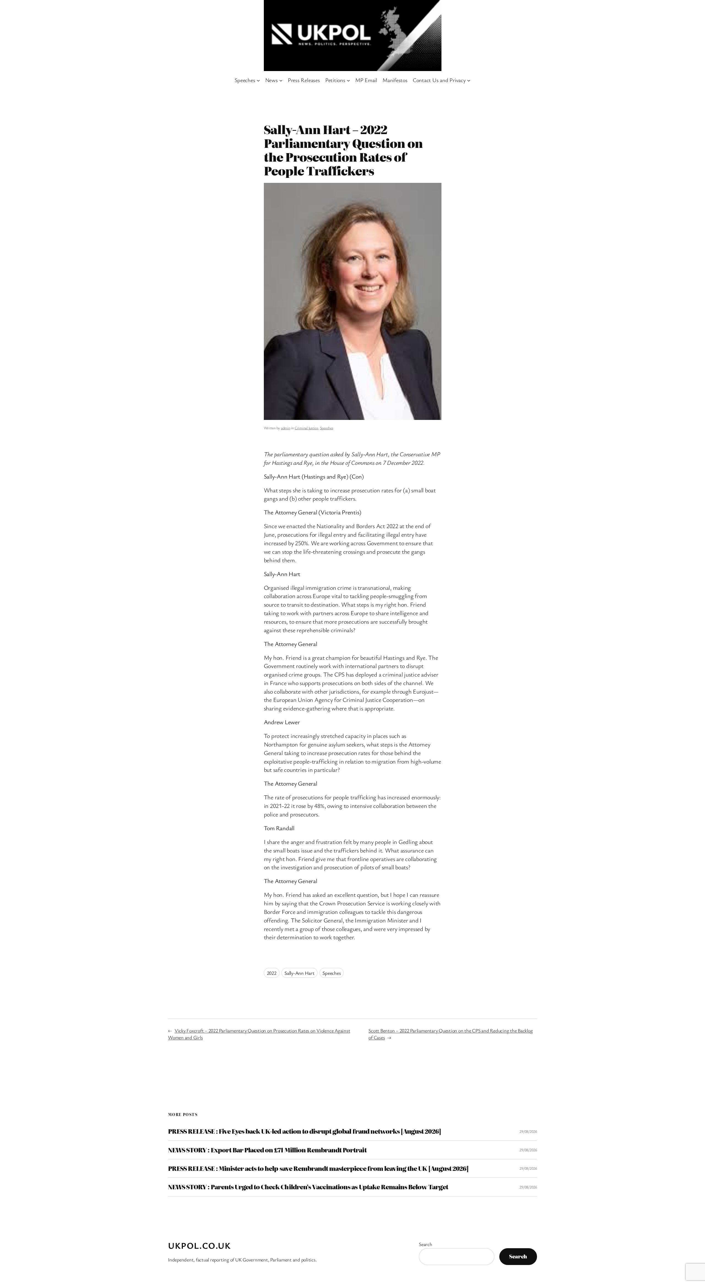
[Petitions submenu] (348, 80)
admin (285, 427)
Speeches (326, 427)
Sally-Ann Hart (299, 973)
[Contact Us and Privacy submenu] (468, 80)
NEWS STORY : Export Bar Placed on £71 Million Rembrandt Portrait (267, 1149)
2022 (271, 973)
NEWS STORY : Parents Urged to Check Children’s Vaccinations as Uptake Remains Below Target (308, 1186)
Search (425, 1244)
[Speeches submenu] (258, 80)
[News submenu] (281, 80)
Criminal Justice (306, 427)
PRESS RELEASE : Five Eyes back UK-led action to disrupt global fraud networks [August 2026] (304, 1131)
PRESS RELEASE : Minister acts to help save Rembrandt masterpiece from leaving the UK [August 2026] (318, 1168)
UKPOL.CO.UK (199, 1245)
